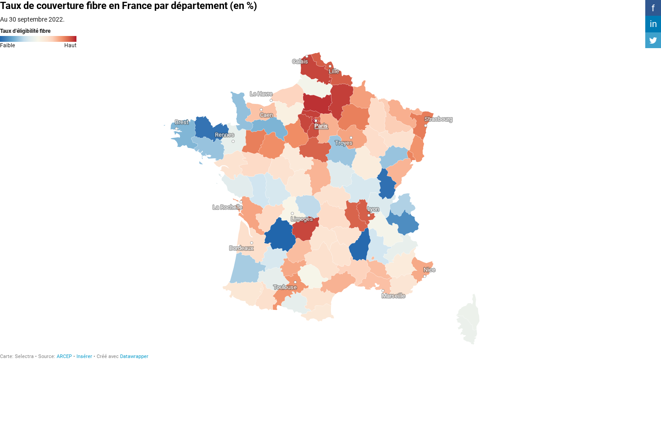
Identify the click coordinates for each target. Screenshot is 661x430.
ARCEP (64, 356)
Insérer (84, 356)
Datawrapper (134, 356)
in (653, 23)
